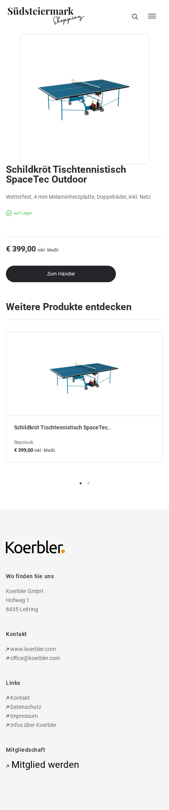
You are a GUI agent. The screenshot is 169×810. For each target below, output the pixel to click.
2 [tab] (88, 483)
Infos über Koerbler (33, 725)
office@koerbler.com (35, 658)
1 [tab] (80, 483)
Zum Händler (61, 274)
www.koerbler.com (32, 649)
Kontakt (19, 698)
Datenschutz (25, 707)
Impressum (23, 716)
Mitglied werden (44, 764)
